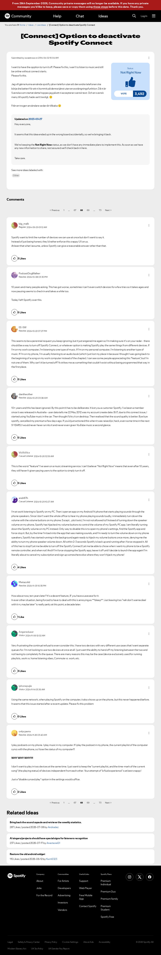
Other (16, 175)
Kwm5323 (51, 859)
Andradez (53, 827)
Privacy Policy (51, 942)
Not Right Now (130, 72)
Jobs (39, 888)
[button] (123, 94)
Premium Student (106, 907)
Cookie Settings (70, 942)
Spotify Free (107, 916)
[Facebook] (149, 877)
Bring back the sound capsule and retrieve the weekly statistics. (45, 822)
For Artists (63, 881)
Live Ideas (41, 24)
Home (22, 24)
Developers (64, 888)
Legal (10, 942)
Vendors (62, 910)
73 (100, 210)
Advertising (64, 895)
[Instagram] (129, 877)
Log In (144, 16)
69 (88, 210)
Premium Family (109, 898)
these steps (100, 6)
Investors (63, 902)
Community (21, 16)
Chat (80, 16)
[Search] (134, 16)
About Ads (88, 942)
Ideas (103, 16)
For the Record (44, 895)
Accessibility (104, 942)
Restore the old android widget (27, 854)
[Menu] (153, 16)
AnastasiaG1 (53, 843)
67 (75, 210)
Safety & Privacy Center (29, 942)
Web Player (85, 888)
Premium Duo (108, 891)
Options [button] (149, 57)
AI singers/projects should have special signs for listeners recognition (49, 838)
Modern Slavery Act (17, 948)
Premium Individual (106, 882)
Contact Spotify (87, 906)
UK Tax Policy (37, 948)
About (39, 881)
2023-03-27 (35, 119)
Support (83, 881)
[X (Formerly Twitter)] (139, 877)
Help (57, 16)
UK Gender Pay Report (58, 948)
